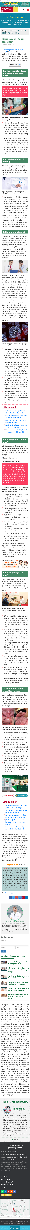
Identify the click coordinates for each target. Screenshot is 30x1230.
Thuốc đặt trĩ (16, 1056)
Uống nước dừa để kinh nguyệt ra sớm (16, 1045)
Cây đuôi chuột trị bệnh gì (16, 1077)
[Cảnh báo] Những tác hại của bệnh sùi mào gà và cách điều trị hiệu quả (16, 822)
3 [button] (16, 1140)
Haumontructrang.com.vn (9, 1162)
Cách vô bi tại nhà (19, 1035)
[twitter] (13, 897)
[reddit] (20, 897)
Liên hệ (3, 1187)
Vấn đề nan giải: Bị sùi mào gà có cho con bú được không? (18, 977)
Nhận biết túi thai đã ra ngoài (16, 1013)
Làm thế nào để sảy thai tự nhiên (13, 1069)
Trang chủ (5, 31)
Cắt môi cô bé (24, 1088)
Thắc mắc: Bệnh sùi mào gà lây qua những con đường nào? (18, 983)
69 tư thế (26, 1067)
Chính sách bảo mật (7, 1185)
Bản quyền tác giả (7, 1182)
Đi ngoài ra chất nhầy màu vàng (15, 1060)
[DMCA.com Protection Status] (6, 1195)
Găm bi (3, 1013)
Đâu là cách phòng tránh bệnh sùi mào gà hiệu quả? (17, 962)
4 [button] (17, 1140)
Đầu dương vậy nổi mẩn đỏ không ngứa (13, 1084)
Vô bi (12, 1005)
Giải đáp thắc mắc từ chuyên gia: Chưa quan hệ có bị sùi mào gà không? (18, 970)
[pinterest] (23, 897)
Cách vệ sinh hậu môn (14, 1067)
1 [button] (12, 1140)
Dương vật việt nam (21, 1037)
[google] (16, 897)
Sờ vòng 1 (18, 1007)
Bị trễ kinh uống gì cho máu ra (12, 1047)
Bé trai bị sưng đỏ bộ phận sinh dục (12, 1024)
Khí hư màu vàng (13, 1088)
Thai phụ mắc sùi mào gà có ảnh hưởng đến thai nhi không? (18, 989)
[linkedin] (26, 897)
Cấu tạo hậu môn (7, 1054)
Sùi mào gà (13, 31)
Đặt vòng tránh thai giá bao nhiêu (11, 1039)
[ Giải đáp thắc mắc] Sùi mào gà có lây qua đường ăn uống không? (18, 996)
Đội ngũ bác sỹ (5, 1179)
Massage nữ (5, 1005)
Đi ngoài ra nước (19, 1026)
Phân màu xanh (6, 1020)
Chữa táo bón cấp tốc (21, 1052)
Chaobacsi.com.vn (23, 1221)
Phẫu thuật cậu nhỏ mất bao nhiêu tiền (14, 1082)
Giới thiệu (4, 1176)
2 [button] (14, 1140)
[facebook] (10, 897)
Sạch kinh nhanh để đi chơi (18, 1017)
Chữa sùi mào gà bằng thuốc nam (14, 1090)
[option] (15, 1121)
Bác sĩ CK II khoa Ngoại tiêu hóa (15, 921)
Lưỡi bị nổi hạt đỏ (22, 1022)
